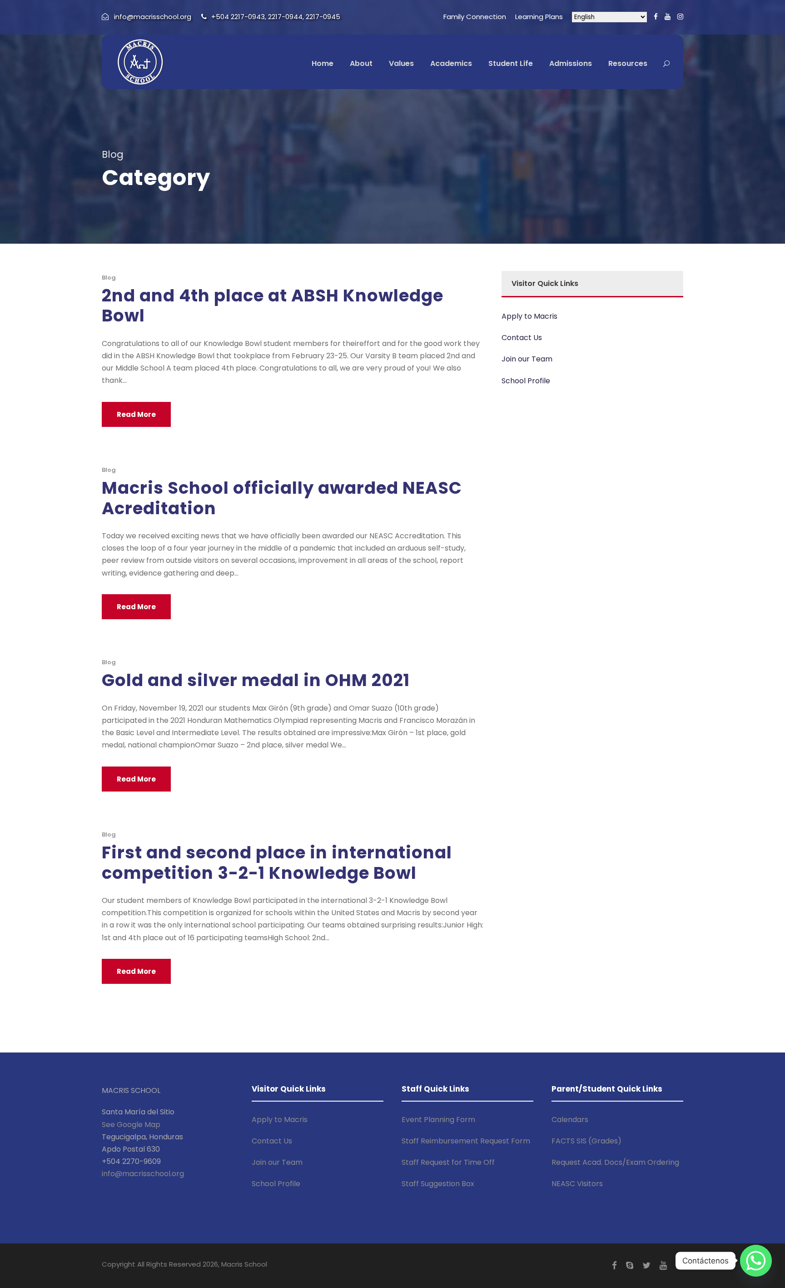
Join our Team (527, 359)
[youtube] (668, 16)
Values (401, 63)
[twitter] (646, 1265)
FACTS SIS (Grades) (586, 1141)
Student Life (510, 63)
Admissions (570, 63)
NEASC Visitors (577, 1183)
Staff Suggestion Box (438, 1183)
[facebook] (656, 16)
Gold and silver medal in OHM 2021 (256, 680)
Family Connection (474, 16)
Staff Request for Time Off (448, 1162)
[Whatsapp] (756, 1261)
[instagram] (680, 16)
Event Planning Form (438, 1119)
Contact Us (522, 337)
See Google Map (131, 1124)
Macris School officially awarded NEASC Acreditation (282, 498)
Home (322, 63)
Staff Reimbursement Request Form (466, 1141)
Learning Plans (539, 16)
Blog (109, 277)
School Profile (526, 381)
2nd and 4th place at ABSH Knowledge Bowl (272, 305)
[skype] (629, 1265)
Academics (451, 63)
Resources (627, 63)
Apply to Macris (529, 316)
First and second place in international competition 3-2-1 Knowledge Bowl (277, 862)
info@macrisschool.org (143, 1173)
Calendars (569, 1119)
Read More (136, 414)
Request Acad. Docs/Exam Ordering (615, 1162)
